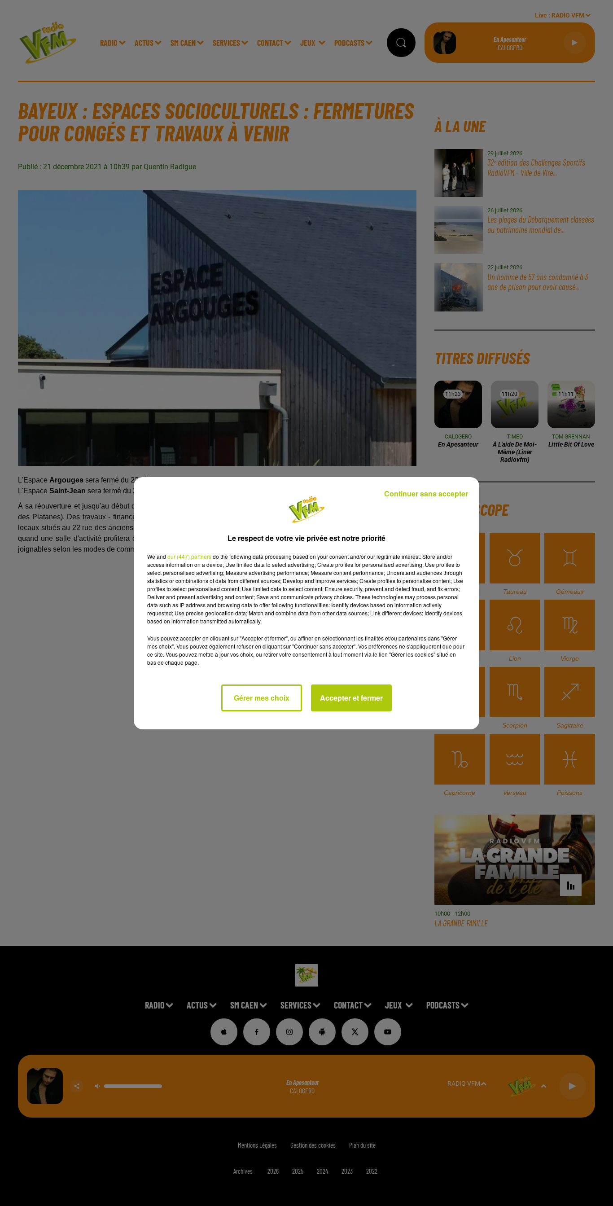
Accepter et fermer (351, 698)
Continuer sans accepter (426, 493)
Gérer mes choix (261, 698)
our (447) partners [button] (189, 556)
